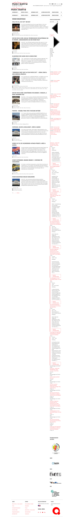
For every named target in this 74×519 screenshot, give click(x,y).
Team (13, 505)
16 (50, 92)
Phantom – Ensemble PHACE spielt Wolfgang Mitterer (26, 111)
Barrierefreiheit (27, 511)
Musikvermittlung (16, 157)
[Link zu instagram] (50, 3)
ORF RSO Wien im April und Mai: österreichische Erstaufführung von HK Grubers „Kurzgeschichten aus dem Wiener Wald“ (30, 39)
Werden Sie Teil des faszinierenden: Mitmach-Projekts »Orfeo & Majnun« (29, 144)
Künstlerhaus (54, 150)
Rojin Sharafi (44, 87)
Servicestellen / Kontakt (29, 503)
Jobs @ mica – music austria (30, 509)
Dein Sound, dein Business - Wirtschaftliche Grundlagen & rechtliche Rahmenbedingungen (55, 223)
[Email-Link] (55, 3)
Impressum (27, 513)
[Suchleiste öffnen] (61, 12)
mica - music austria (55, 172)
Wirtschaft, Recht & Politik (17, 188)
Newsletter (27, 505)
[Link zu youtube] (52, 3)
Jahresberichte (14, 513)
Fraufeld (20, 87)
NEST (14, 35)
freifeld (22, 89)
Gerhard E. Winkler (16, 107)
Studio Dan (21, 35)
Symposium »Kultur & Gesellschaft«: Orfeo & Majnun (26, 127)
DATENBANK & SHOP (34, 12)
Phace (14, 124)
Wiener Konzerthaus (34, 35)
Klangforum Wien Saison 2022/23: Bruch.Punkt (24, 56)
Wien (30, 35)
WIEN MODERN (26, 35)
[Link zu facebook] (49, 3)
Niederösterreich (38, 87)
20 (50, 102)
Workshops (53, 173)
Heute (52, 35)
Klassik (14, 33)
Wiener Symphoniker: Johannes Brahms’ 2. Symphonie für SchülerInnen (27, 161)
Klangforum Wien (16, 69)
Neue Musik (17, 33)
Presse (26, 507)
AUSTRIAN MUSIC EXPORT (45, 12)
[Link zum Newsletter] (61, 3)
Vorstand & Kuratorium (16, 507)
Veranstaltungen (55, 12)
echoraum (18, 89)
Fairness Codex (14, 509)
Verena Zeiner (22, 88)
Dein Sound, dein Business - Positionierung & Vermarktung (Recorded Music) (55, 128)
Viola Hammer (27, 88)
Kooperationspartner (15, 511)
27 (50, 125)
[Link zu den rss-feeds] (44, 512)
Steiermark (17, 35)
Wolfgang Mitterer (26, 124)
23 (50, 117)
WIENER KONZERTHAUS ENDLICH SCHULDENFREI (23, 177)
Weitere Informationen (56, 164)
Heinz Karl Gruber (16, 53)
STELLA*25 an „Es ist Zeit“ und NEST (21, 22)
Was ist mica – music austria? (17, 503)
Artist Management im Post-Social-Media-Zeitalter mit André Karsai (55, 119)
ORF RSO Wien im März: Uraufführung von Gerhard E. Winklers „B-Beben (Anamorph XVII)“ (29, 93)
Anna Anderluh (15, 87)
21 (50, 108)
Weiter (18, 192)
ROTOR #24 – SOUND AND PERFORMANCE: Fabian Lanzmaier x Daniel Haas (55, 73)
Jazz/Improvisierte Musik (24, 86)
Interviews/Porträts (16, 86)
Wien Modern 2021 (41, 88)
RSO (20, 53)
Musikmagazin (15, 12)
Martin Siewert (32, 87)
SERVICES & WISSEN (24, 12)
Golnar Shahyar (24, 87)
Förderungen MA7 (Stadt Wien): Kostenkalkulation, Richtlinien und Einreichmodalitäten (55, 333)
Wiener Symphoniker (29, 173)
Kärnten (28, 87)
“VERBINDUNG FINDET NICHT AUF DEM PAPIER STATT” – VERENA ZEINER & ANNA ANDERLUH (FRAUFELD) (29, 73)
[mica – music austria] (18, 9)
